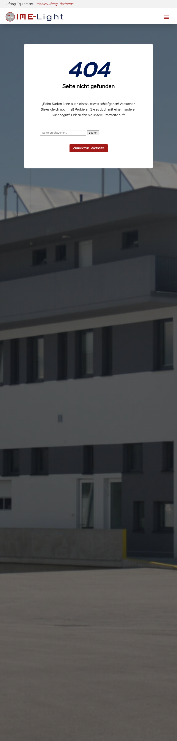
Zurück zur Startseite (88, 148)
